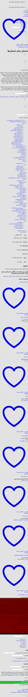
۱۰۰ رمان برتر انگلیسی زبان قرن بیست (16, 120)
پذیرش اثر (23, 644)
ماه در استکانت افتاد (23, 594)
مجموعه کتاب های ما (20, 640)
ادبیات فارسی (19, 124)
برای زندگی (25, 515)
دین (24, 162)
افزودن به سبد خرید (23, 95)
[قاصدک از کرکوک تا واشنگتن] (20, 519)
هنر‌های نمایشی (19, 228)
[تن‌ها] (26, 360)
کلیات (24, 206)
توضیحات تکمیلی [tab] (21, 230)
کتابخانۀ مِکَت (22, 203)
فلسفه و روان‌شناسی (20, 199)
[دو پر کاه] (25, 321)
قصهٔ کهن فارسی (19, 139)
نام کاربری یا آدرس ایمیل (21, 652)
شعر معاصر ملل (21, 176)
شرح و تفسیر (22, 173)
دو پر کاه (26, 356)
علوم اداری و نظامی (20, 187)
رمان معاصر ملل (19, 134)
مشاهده (26, 314)
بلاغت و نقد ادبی (19, 127)
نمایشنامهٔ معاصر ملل (17, 144)
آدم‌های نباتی (25, 435)
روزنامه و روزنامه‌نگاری (17, 208)
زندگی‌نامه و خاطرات (20, 169)
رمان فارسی (21, 47)
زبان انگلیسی (19, 166)
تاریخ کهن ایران (21, 150)
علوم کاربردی (22, 192)
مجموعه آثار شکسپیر (20, 209)
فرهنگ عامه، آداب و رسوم (19, 196)
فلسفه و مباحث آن (18, 202)
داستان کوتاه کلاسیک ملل (19, 157)
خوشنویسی (20, 222)
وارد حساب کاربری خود (11, 276)
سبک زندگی (22, 172)
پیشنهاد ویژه (22, 149)
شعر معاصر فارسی (18, 137)
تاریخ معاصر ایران (21, 152)
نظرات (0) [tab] (22, 232)
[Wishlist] (27, 283)
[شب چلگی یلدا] (24, 441)
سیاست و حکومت (18, 186)
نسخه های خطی (21, 215)
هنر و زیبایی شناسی (18, 226)
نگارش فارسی (19, 167)
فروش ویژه (22, 198)
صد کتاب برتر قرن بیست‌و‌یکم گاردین (16, 177)
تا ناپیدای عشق (24, 317)
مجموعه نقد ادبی (21, 212)
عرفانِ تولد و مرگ (4, 96)
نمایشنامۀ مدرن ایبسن (20, 219)
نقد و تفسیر (22, 218)
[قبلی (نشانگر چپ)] (27, 696)
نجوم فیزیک (20, 180)
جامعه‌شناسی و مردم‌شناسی (16, 185)
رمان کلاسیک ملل (18, 133)
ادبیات (26, 47)
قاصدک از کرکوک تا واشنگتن (21, 555)
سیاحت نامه (20, 170)
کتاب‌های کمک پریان (20, 205)
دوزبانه (23, 160)
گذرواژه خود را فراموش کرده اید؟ (20, 661)
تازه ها (23, 154)
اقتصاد (21, 183)
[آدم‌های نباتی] (24, 400)
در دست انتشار (21, 159)
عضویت (26, 677)
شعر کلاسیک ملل (21, 175)
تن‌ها (27, 396)
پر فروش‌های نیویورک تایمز (18, 147)
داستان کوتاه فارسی (18, 129)
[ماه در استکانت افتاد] (21, 67)
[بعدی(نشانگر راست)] (26, 696)
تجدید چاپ (22, 156)
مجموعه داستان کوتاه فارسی (18, 210)
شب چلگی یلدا (24, 476)
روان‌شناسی (20, 200)
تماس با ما (23, 641)
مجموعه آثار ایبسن (15, 143)
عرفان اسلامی (19, 163)
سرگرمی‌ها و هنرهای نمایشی (16, 223)
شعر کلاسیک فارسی (18, 136)
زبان (24, 164)
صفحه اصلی (22, 639)
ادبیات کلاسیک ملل (20, 146)
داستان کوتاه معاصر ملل (17, 130)
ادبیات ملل (20, 126)
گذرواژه (25, 655)
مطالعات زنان (22, 213)
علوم (24, 179)
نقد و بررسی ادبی (21, 216)
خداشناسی (11, 96)
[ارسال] (27, 116)
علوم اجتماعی (21, 182)
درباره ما (23, 643)
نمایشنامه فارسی (18, 140)
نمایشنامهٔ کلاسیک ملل (17, 141)
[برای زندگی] (24, 480)
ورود (16, 658)
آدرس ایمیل (24, 666)
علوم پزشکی (22, 189)
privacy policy (15, 675)
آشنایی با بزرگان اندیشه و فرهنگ (17, 121)
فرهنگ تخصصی (21, 195)
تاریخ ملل (23, 153)
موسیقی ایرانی (19, 225)
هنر (24, 221)
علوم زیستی (22, 190)
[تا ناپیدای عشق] (21, 60)
